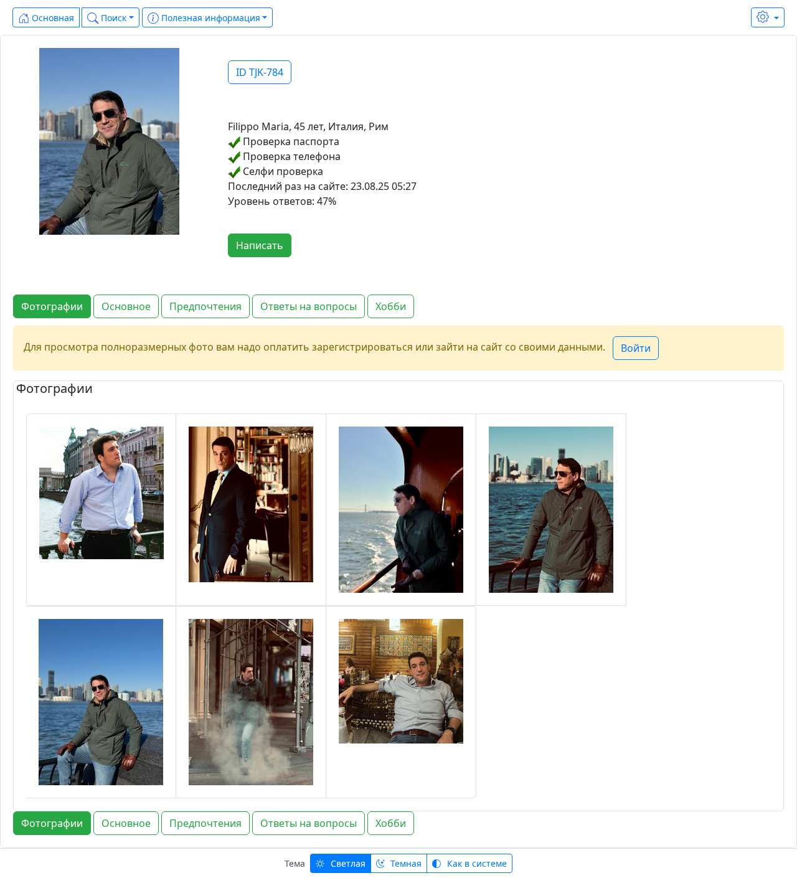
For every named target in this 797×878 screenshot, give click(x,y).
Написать (259, 245)
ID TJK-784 (259, 72)
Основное (126, 306)
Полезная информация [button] (209, 18)
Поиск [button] (112, 18)
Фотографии (52, 306)
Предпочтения (205, 306)
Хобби (390, 306)
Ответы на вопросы (308, 306)
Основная (51, 18)
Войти (636, 348)
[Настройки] (768, 17)
